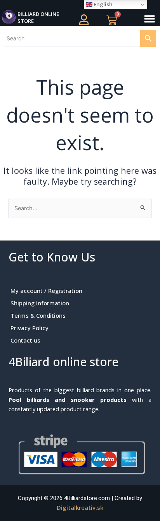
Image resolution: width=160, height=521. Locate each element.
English (102, 4)
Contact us (25, 340)
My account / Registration (46, 290)
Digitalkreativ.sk (80, 507)
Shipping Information (39, 303)
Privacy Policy (29, 328)
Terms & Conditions (38, 315)
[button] (149, 19)
